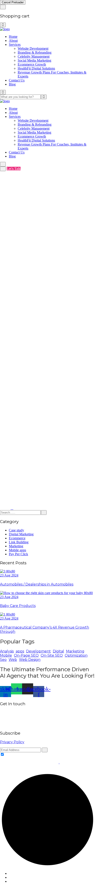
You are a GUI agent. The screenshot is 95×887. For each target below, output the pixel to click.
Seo (3, 660)
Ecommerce (17, 538)
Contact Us (17, 80)
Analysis (7, 651)
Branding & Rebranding (34, 52)
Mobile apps (17, 550)
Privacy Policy (12, 742)
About (13, 40)
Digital (58, 651)
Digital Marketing (21, 534)
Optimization (76, 655)
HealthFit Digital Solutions (36, 68)
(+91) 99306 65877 (51, 724)
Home (13, 36)
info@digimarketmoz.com (18, 724)
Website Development (33, 48)
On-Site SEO (52, 655)
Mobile (6, 655)
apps (20, 651)
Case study (16, 530)
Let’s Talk (14, 169)
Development (38, 651)
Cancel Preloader (13, 2)
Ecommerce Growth (32, 64)
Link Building (18, 542)
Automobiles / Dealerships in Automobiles (36, 584)
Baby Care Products (18, 606)
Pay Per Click (18, 554)
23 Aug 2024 (9, 575)
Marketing (16, 546)
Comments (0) (56, 217)
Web (13, 660)
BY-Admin (10, 217)
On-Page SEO (26, 655)
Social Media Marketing (34, 60)
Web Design (29, 660)
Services (15, 44)
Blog (12, 84)
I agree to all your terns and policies (30, 754)
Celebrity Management (33, 56)
